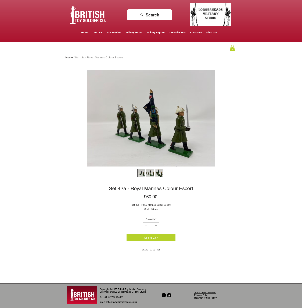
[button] (232, 48)
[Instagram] (169, 295)
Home (69, 57)
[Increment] (156, 225)
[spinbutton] (151, 225)
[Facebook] (164, 295)
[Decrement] (145, 225)
